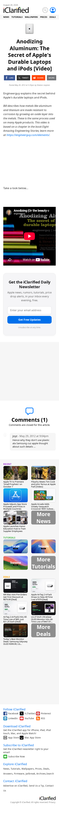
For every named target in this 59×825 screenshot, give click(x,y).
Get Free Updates (29, 319)
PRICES (43, 17)
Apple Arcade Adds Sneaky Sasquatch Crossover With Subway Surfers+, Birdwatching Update (42, 509)
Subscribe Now (16, 756)
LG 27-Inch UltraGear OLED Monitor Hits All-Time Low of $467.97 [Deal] (42, 620)
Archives (41, 773)
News (6, 768)
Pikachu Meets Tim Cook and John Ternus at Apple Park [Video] (43, 484)
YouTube (29, 718)
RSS (43, 718)
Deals (46, 768)
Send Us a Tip (36, 785)
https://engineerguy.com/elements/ (28, 135)
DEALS (52, 17)
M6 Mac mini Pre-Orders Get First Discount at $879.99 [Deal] (15, 597)
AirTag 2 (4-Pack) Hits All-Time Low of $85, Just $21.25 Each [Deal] (15, 619)
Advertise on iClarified (15, 785)
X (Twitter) (30, 713)
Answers (8, 773)
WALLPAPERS (31, 17)
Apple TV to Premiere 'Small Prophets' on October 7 (13, 484)
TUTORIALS (17, 17)
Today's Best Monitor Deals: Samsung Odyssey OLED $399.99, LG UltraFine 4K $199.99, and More (15, 644)
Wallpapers (27, 768)
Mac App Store (33, 737)
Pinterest (46, 713)
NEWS (6, 17)
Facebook (13, 713)
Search (50, 773)
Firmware (19, 773)
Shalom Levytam (43, 85)
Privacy (52, 802)
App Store (13, 737)
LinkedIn (13, 718)
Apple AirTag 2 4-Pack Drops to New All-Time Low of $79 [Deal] (42, 597)
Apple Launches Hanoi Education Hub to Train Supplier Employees (14, 529)
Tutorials (15, 768)
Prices (38, 768)
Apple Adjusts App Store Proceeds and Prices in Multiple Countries (15, 506)
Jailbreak (30, 773)
